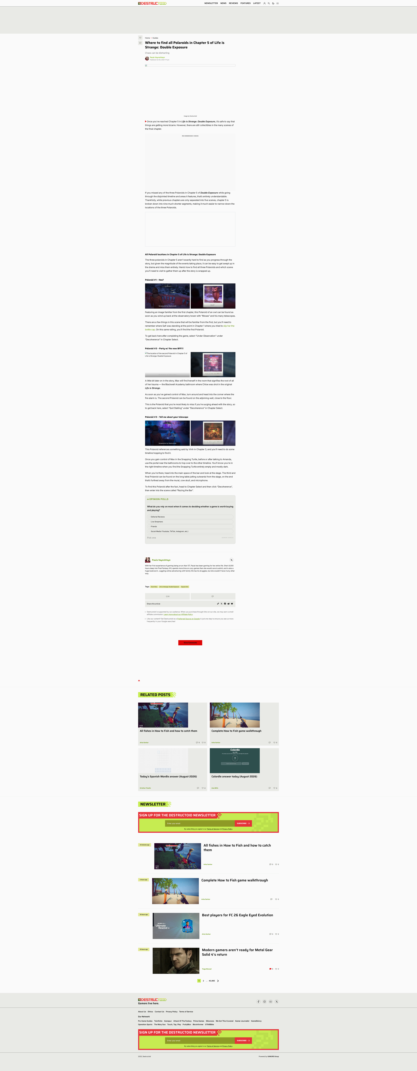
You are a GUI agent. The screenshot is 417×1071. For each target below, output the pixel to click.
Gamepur (168, 1021)
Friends (154, 526)
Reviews (233, 3)
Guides (155, 38)
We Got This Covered (224, 1021)
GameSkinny (256, 1021)
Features (246, 3)
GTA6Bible (209, 1024)
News (223, 3)
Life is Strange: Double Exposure (169, 587)
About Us (142, 1012)
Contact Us (159, 1012)
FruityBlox (187, 1024)
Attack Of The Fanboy (182, 1021)
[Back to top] (139, 680)
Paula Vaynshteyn (157, 57)
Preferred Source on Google (188, 619)
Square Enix (184, 587)
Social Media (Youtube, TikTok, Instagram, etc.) (169, 531)
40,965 (212, 981)
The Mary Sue (159, 1024)
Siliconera (210, 1021)
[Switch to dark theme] (273, 3)
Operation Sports (145, 1024)
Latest (257, 3)
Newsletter (211, 3)
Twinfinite (158, 1021)
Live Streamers (157, 522)
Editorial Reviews (158, 517)
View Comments (190, 642)
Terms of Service (213, 829)
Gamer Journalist (242, 1021)
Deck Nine (154, 587)
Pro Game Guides (145, 1021)
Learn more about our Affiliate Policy (178, 614)
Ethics (150, 1012)
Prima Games (198, 1021)
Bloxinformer (198, 1024)
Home (147, 38)
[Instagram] (231, 560)
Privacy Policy (227, 829)
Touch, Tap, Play (174, 1024)
